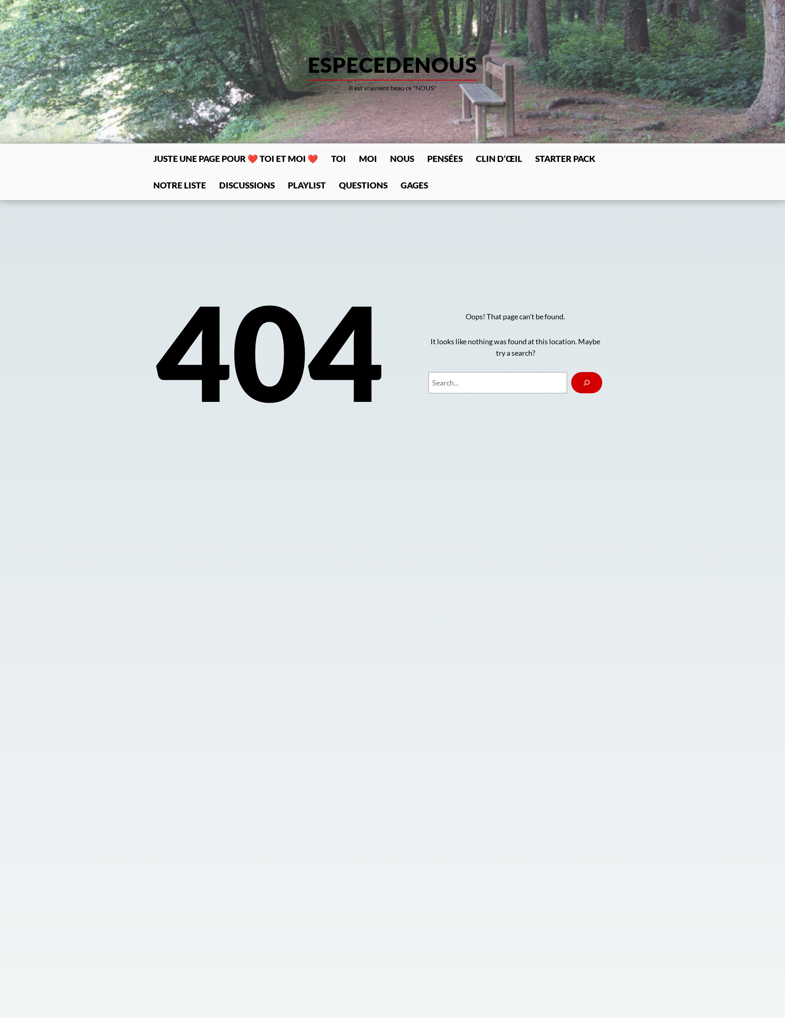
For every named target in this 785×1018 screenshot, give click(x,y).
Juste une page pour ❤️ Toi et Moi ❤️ (235, 158)
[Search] (586, 382)
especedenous (392, 64)
